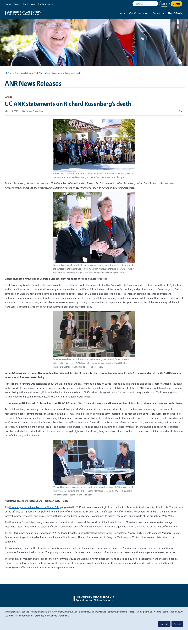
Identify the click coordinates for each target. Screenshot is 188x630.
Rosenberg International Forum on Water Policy (35, 507)
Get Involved (159, 13)
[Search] (156, 3)
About (123, 13)
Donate (176, 3)
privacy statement (59, 615)
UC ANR (8, 73)
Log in (164, 3)
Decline (164, 623)
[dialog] (94, 618)
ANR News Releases (24, 73)
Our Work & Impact (138, 13)
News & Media (175, 13)
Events (33, 3)
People (17, 3)
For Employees (45, 3)
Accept (177, 623)
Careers (8, 3)
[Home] (23, 13)
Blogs (25, 3)
